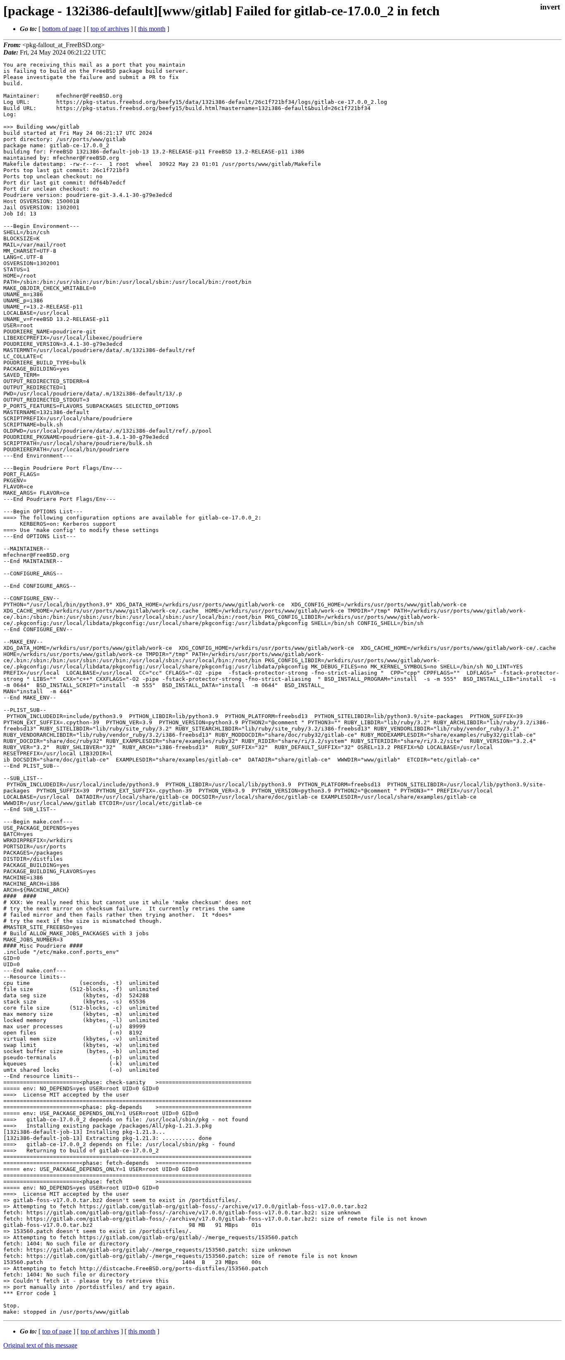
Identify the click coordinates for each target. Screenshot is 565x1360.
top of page (57, 1331)
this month (151, 28)
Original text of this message (40, 1345)
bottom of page (61, 28)
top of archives (110, 28)
